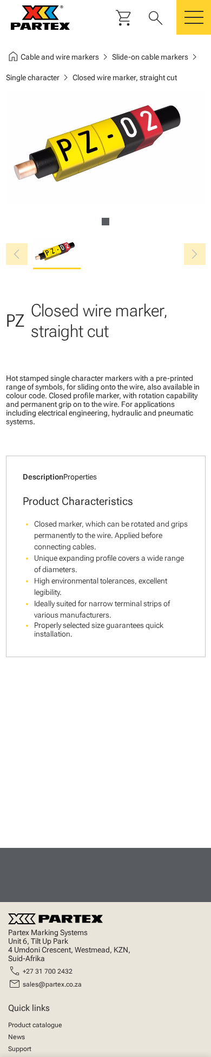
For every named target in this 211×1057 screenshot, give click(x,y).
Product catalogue (35, 1025)
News (16, 1037)
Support (19, 1049)
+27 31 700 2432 (47, 971)
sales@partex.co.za (52, 984)
